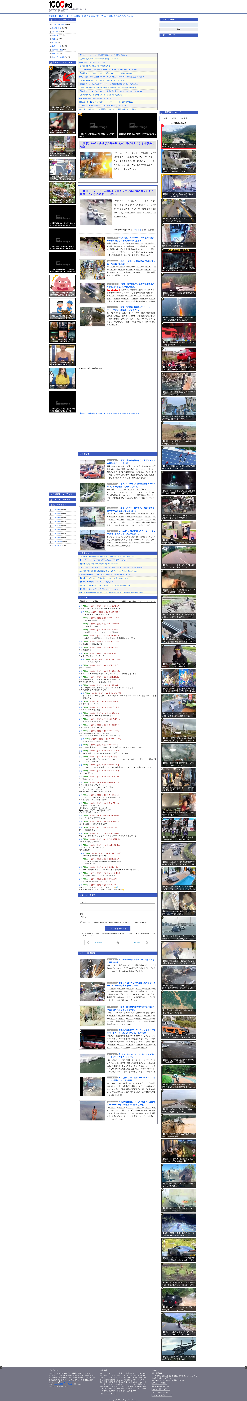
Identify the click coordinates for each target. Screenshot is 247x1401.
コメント (83, 902)
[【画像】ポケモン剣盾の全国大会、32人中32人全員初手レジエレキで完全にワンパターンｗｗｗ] (62, 285)
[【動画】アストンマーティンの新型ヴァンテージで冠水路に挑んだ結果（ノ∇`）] (179, 1239)
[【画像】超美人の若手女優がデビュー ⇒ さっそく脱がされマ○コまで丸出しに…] (62, 100)
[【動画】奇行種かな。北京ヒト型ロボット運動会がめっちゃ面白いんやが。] (179, 819)
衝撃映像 (55, 35)
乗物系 (54, 39)
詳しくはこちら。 (108, 1393)
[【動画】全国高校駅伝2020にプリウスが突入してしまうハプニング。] (62, 169)
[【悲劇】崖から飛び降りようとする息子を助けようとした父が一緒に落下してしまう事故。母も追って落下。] (179, 1264)
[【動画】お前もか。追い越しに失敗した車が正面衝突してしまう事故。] (179, 1091)
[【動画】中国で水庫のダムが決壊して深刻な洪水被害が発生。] (179, 1116)
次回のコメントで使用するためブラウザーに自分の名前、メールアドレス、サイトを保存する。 (116, 923)
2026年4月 (56, 525)
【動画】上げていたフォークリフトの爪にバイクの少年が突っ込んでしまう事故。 (178, 988)
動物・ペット (56, 46)
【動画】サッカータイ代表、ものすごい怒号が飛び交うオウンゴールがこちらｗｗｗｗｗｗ (111, 91)
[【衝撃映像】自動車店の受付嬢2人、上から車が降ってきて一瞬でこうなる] (62, 76)
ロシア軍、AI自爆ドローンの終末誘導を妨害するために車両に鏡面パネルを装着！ (107, 109)
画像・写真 (56, 53)
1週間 (174, 118)
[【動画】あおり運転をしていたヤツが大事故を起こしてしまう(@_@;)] (179, 918)
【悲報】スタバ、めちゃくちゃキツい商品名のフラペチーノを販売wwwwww (106, 73)
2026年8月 (56, 509)
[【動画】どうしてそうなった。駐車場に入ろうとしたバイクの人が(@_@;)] (179, 1314)
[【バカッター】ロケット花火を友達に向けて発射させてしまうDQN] (62, 401)
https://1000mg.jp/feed (62, 1384)
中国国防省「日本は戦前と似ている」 (92, 62)
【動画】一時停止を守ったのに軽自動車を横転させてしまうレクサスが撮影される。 (178, 740)
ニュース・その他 (58, 57)
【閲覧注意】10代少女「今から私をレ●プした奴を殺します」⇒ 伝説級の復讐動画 (107, 88)
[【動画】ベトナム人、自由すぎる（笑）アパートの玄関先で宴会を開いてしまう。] (179, 1140)
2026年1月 (56, 537)
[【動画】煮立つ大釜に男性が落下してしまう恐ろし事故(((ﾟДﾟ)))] (179, 745)
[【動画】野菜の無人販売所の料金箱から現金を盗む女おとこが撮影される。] (179, 646)
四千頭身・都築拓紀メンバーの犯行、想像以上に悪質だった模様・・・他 (104, 575)
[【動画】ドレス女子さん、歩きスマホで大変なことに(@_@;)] (179, 373)
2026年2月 (56, 533)
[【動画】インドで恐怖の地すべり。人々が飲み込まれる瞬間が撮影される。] (179, 695)
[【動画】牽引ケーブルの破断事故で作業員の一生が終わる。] (179, 275)
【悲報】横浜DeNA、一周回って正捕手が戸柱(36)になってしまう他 (102, 106)
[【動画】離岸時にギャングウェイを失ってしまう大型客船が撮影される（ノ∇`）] (179, 621)
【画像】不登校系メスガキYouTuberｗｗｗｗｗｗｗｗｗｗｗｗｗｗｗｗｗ (109, 413)
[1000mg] (60, 2)
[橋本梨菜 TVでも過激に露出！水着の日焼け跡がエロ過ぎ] (62, 355)
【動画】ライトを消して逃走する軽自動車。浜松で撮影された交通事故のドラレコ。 (178, 493)
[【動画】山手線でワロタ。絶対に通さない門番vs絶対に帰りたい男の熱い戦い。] (179, 522)
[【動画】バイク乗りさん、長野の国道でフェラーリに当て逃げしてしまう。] (179, 176)
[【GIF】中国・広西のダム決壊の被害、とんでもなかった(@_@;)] (179, 992)
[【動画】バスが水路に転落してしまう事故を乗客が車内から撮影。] (179, 893)
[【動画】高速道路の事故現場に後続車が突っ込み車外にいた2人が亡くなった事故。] (179, 844)
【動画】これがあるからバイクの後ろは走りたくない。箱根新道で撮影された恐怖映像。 (178, 1087)
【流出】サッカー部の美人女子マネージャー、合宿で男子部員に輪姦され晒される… (108, 84)
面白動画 (55, 32)
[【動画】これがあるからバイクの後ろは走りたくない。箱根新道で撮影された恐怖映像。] (179, 1066)
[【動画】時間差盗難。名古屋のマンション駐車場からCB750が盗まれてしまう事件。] (179, 943)
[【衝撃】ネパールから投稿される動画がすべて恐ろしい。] (179, 126)
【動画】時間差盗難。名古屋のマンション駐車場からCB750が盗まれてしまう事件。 (178, 963)
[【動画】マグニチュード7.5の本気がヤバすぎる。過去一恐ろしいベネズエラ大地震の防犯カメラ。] (179, 868)
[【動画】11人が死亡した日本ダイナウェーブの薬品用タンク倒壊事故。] (179, 1042)
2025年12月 (57, 541)
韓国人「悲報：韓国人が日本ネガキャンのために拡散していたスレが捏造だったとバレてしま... (112, 77)
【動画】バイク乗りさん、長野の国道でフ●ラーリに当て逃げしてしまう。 (105, 578)
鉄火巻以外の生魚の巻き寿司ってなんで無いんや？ (97, 98)
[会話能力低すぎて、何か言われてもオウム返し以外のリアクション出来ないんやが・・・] (62, 216)
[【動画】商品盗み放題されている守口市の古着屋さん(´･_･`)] (179, 769)
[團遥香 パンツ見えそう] (62, 378)
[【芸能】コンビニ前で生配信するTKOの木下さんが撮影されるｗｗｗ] (179, 571)
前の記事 (98, 942)
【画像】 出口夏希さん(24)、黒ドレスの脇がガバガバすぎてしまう (102, 80)
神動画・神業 (56, 28)
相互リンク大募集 (159, 1383)
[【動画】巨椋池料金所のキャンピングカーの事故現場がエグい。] (179, 324)
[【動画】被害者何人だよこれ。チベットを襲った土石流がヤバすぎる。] (179, 151)
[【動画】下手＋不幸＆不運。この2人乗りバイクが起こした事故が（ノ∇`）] (179, 547)
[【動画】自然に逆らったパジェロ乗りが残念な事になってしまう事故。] (179, 1289)
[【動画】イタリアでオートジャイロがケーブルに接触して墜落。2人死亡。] (179, 299)
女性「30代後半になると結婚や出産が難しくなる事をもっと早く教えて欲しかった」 (108, 69)
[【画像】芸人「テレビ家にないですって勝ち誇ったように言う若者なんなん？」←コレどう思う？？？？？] (62, 239)
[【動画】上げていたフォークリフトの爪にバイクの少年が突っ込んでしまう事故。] (179, 967)
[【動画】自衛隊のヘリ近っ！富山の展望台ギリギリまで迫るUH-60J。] (179, 1338)
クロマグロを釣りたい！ (161, 1395)
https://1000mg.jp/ (69, 1382)
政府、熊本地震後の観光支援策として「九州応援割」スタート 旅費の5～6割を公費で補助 (111, 593)
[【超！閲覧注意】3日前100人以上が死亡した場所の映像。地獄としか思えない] (62, 123)
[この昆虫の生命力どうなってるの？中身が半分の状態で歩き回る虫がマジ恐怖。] (62, 192)
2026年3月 (56, 529)
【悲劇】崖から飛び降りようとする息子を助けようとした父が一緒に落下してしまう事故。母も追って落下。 (178, 1285)
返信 (80, 606)
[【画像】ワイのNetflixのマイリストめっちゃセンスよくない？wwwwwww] (62, 332)
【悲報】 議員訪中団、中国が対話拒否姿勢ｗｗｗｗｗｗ (98, 59)
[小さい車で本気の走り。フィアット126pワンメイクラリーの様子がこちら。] (62, 146)
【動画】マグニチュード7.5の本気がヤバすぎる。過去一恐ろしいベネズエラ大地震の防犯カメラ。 (178, 889)
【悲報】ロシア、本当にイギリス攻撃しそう (94, 66)
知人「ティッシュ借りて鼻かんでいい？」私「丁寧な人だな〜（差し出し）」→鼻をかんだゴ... (112, 567)
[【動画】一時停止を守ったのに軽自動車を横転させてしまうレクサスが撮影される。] (179, 720)
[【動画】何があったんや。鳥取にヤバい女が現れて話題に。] (179, 1165)
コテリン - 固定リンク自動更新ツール (51, 68)
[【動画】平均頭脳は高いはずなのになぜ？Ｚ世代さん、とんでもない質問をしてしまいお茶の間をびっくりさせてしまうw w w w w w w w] (62, 262)
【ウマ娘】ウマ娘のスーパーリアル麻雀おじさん (96, 582)
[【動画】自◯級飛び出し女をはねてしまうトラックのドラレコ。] (179, 200)
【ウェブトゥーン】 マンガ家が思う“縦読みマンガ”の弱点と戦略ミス (103, 55)
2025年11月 (57, 545)
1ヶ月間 (184, 118)
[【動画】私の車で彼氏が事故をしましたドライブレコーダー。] (179, 1190)
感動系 (54, 42)
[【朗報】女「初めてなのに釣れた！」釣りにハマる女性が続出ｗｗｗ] (62, 308)
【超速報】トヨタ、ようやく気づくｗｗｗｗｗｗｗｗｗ (98, 589)
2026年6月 (56, 517)
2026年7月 (56, 513)
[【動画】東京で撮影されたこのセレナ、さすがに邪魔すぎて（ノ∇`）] (179, 398)
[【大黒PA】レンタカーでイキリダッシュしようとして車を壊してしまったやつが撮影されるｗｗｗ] (179, 1017)
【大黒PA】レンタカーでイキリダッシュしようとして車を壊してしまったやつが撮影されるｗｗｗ (178, 1037)
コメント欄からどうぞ (160, 1389)
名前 (81, 914)
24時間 (164, 118)
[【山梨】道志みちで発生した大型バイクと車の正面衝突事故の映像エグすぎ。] (179, 1215)
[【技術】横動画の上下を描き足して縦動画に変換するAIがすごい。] (179, 250)
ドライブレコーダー (59, 24)
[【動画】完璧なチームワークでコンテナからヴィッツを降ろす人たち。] (179, 349)
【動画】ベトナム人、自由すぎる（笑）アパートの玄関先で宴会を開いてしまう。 (178, 1161)
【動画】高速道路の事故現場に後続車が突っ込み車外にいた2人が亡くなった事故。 (178, 864)
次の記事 (137, 942)
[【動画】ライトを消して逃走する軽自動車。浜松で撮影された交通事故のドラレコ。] (179, 472)
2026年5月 (56, 521)
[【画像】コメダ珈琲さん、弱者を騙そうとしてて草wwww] (97, 125)
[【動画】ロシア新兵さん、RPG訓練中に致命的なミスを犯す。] (179, 423)
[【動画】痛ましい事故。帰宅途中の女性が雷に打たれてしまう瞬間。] (179, 596)
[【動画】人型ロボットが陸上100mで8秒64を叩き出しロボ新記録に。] (179, 448)
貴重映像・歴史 (57, 50)
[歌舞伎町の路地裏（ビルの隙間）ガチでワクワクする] (137, 125)
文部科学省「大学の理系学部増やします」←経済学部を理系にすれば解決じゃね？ (107, 556)
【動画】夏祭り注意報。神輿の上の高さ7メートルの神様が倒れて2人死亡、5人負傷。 (179, 691)
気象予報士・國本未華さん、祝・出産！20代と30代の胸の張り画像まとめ (105, 585)
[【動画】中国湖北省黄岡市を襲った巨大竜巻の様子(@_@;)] (179, 794)
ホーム (118, 942)
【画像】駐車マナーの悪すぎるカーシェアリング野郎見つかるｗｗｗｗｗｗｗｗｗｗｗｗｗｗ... (112, 95)
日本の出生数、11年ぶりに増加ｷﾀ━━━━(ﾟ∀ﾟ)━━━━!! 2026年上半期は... (106, 102)
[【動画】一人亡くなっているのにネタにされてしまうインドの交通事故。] (179, 497)
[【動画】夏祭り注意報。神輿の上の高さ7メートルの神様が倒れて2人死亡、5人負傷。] (179, 670)
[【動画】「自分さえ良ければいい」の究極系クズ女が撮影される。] (179, 225)
